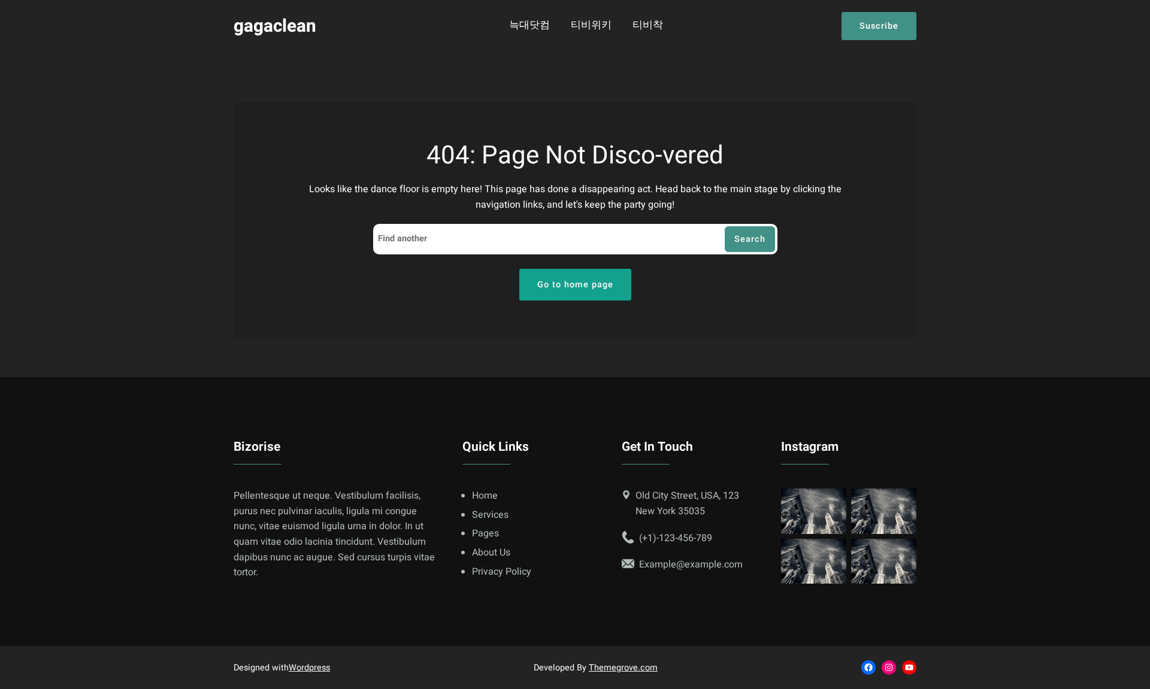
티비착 (647, 25)
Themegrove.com (623, 667)
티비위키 (591, 25)
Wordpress (309, 667)
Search (749, 239)
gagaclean (275, 26)
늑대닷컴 (529, 25)
